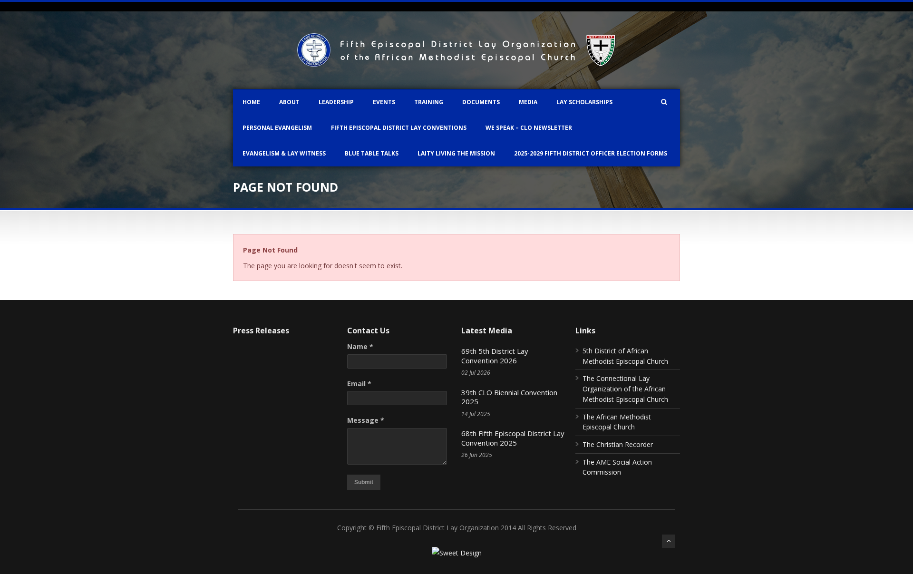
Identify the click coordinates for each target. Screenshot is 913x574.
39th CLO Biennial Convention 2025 (509, 397)
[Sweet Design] (457, 552)
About (289, 102)
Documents (481, 102)
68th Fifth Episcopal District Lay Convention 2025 (512, 438)
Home (251, 102)
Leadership (336, 102)
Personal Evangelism (277, 128)
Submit (363, 482)
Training (428, 102)
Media (528, 102)
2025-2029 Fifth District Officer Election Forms (590, 153)
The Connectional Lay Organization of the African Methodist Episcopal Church (625, 388)
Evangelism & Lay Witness (284, 153)
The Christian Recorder (618, 444)
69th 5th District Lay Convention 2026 (494, 355)
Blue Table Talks (371, 153)
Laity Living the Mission (456, 153)
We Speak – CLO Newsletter (529, 128)
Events (384, 102)
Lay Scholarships (584, 102)
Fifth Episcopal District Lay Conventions (398, 128)
